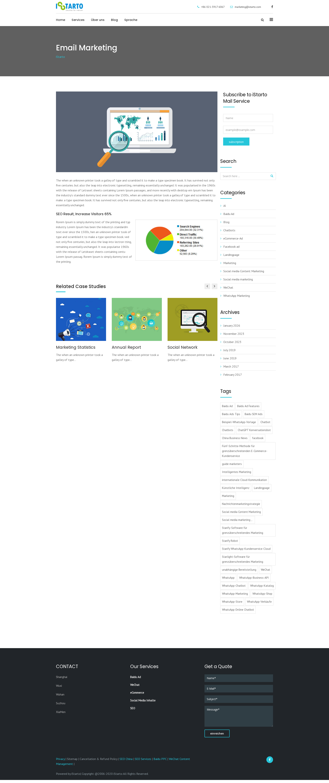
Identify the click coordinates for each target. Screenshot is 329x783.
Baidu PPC (160, 759)
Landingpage (231, 255)
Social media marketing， (237, 520)
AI (224, 206)
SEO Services (143, 759)
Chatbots (229, 230)
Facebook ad (231, 246)
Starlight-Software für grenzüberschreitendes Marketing (242, 559)
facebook (258, 438)
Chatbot (265, 422)
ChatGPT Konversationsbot (254, 430)
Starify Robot (230, 541)
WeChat (228, 287)
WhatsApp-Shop (262, 593)
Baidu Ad (228, 214)
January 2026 (231, 325)
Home (60, 20)
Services (78, 20)
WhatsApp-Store (232, 601)
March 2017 (231, 366)
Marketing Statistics (75, 347)
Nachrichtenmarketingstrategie (241, 504)
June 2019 (229, 358)
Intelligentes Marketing (236, 472)
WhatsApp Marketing (236, 296)
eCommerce (137, 692)
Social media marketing (238, 279)
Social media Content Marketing (243, 271)
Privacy (60, 759)
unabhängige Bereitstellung (239, 569)
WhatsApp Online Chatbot (238, 609)
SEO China (126, 759)
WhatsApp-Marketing (235, 593)
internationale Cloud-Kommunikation (244, 480)
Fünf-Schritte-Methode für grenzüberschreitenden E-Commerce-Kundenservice (244, 451)
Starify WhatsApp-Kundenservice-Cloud (246, 549)
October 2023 (232, 342)
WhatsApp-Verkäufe (259, 601)
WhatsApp (228, 577)
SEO (132, 708)
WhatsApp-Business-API (254, 577)
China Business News (235, 438)
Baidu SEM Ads (254, 414)
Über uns (98, 20)
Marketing (229, 263)
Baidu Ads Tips (231, 414)
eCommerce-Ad (233, 238)
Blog (114, 20)
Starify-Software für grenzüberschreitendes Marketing (242, 530)
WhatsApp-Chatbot (234, 585)
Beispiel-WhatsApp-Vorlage (239, 422)
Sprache (130, 20)
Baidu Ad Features (248, 406)
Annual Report (126, 347)
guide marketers (232, 464)
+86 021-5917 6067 (213, 7)
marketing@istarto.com (248, 7)
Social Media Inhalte (143, 700)
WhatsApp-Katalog (262, 585)
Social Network (182, 347)
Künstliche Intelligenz (235, 488)
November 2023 (233, 334)
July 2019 (229, 350)
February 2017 (232, 374)
